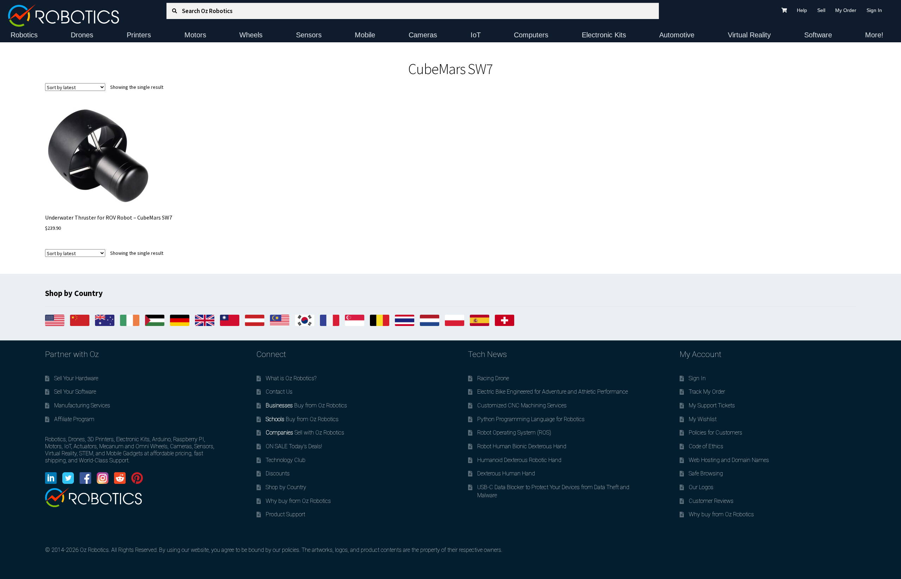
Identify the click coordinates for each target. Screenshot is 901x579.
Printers (139, 35)
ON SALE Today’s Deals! (294, 446)
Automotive (676, 35)
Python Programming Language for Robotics (531, 419)
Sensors (309, 35)
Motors (195, 35)
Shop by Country (286, 487)
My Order (845, 10)
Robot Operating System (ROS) (514, 432)
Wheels (251, 35)
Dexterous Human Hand (506, 473)
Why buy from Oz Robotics (298, 501)
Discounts (278, 473)
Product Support (285, 514)
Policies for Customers (715, 432)
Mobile (365, 35)
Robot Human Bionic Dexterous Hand (521, 446)
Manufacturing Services (82, 405)
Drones (82, 35)
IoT (476, 35)
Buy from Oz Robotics (306, 405)
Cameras (423, 35)
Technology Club (285, 460)
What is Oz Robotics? (291, 378)
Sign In (874, 10)
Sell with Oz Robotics (305, 432)
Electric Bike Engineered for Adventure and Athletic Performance (552, 391)
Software (818, 35)
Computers (531, 35)
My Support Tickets (712, 405)
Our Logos (701, 487)
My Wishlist (703, 419)
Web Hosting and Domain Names (729, 460)
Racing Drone (493, 378)
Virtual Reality (749, 35)
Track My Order (707, 391)
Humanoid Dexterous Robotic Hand (519, 460)
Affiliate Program (74, 419)
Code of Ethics (706, 446)
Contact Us (279, 391)
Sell (821, 10)
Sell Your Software (75, 391)
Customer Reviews (711, 501)
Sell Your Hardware (76, 378)
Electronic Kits (604, 35)
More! (874, 35)
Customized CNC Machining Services (522, 405)
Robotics (24, 35)
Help (802, 10)
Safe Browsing (706, 473)
